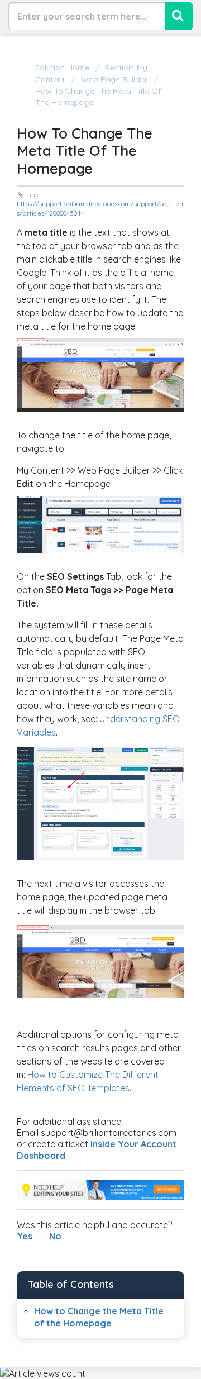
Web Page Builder (114, 79)
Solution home (63, 68)
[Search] (179, 16)
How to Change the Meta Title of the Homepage (98, 96)
